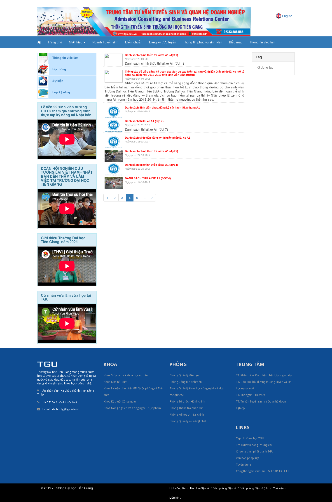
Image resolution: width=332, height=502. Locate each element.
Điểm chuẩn (133, 42)
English (287, 16)
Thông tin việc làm (262, 42)
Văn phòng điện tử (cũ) (255, 488)
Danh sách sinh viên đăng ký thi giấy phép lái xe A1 (157, 137)
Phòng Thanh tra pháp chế (186, 408)
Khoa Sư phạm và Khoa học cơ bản (126, 375)
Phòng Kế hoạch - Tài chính (187, 415)
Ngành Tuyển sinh (105, 42)
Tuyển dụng (243, 464)
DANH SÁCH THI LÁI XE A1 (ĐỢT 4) (148, 178)
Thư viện (278, 488)
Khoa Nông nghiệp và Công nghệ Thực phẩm (132, 408)
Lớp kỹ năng (61, 92)
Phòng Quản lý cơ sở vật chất (188, 421)
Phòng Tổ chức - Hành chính (187, 401)
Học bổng (59, 69)
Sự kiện (57, 81)
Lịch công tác (177, 488)
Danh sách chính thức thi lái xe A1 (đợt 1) (151, 55)
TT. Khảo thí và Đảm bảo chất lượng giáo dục (264, 375)
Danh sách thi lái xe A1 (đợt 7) (144, 121)
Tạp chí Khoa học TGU (250, 438)
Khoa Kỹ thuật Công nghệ (120, 401)
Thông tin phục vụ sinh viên (202, 42)
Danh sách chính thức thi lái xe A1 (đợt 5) (151, 151)
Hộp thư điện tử (199, 488)
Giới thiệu (76, 42)
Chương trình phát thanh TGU (254, 451)
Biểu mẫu (236, 42)
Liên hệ (174, 497)
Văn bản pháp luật (247, 458)
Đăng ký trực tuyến (162, 42)
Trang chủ (55, 42)
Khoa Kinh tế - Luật (115, 382)
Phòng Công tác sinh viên (186, 382)
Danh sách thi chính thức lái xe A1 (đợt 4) (151, 164)
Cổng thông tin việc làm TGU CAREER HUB (262, 471)
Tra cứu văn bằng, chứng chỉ (254, 445)
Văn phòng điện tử (224, 488)
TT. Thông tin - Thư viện (251, 395)
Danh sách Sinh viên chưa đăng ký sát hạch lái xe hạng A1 (162, 107)
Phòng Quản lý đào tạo (184, 375)
